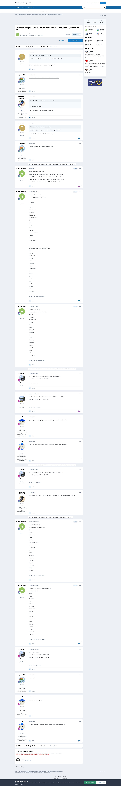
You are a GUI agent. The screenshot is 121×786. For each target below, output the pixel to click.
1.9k (22, 385)
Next (44, 46)
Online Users (35, 11)
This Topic (99, 7)
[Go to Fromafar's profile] (22, 57)
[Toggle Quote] (30, 55)
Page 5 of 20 (53, 46)
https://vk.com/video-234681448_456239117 (39, 399)
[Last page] (47, 46)
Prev (19, 46)
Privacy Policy (58, 776)
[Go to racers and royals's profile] (17, 34)
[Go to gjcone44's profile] (22, 80)
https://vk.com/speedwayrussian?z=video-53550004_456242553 (44, 78)
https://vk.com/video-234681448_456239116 (50, 376)
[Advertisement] (48, 22)
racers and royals (25, 33)
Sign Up (103, 2)
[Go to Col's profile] (22, 422)
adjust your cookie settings (57, 782)
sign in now (46, 753)
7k (22, 110)
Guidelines (23, 11)
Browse (17, 7)
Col (22, 417)
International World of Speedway (36, 35)
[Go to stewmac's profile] (22, 378)
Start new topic (62, 40)
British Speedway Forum (23, 3)
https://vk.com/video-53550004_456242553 (52, 58)
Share (68, 34)
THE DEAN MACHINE (21, 97)
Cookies (64, 776)
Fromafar (22, 52)
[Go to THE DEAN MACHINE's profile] (22, 103)
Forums (16, 11)
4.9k (22, 429)
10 (41, 46)
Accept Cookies (90, 782)
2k (22, 87)
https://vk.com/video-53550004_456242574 (39, 378)
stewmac (46, 55)
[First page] (16, 46)
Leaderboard (43, 11)
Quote (33, 69)
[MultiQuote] (30, 69)
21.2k (22, 64)
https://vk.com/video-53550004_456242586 (39, 657)
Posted (32, 51)
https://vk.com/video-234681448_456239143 (39, 654)
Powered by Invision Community (60, 778)
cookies (23, 782)
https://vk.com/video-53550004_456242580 (39, 474)
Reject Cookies (101, 782)
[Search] (104, 7)
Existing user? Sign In (93, 2)
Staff (29, 11)
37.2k (22, 180)
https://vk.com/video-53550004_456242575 (53, 396)
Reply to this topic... (28, 760)
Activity (23, 7)
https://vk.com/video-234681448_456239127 (52, 472)
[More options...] (80, 52)
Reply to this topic (75, 40)
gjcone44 (22, 75)
